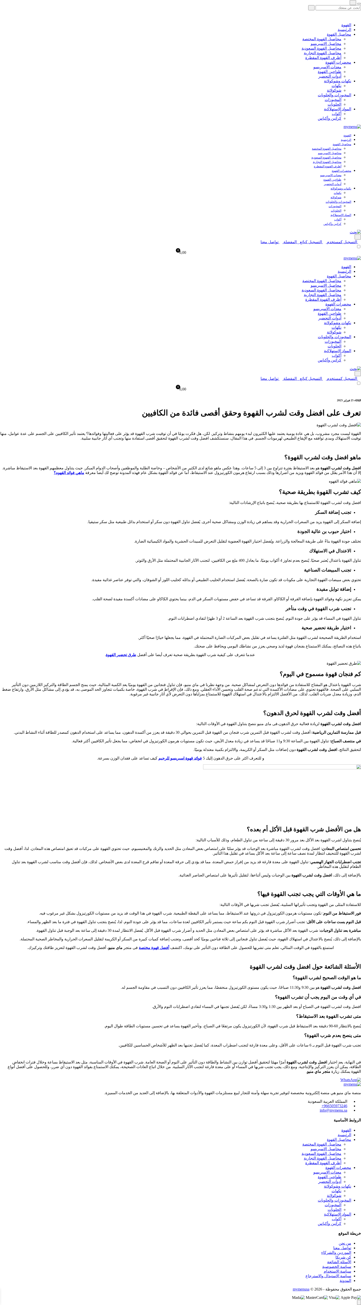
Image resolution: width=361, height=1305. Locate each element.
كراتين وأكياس (329, 118)
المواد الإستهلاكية (337, 109)
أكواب (336, 114)
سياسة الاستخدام (337, 1271)
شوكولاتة (334, 90)
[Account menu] (358, 237)
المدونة (345, 1280)
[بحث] (311, 7)
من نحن (345, 1243)
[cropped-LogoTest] (352, 127)
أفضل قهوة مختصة (154, 948)
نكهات (336, 86)
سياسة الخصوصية (336, 1266)
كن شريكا (343, 1257)
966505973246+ (334, 1106)
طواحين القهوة (329, 72)
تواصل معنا (342, 1248)
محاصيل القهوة (339, 34)
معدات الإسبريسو (327, 67)
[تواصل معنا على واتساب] (350, 1080)
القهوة (346, 25)
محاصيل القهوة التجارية (322, 53)
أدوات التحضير (329, 76)
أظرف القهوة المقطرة (323, 58)
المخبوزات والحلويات (334, 95)
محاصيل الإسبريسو (326, 44)
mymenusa (301, 1289)
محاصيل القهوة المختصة (321, 39)
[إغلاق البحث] (359, 3)
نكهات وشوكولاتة (337, 81)
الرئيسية (344, 30)
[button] (355, 232)
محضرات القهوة (338, 62)
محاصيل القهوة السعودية (321, 48)
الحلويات (334, 104)
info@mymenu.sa (333, 1110)
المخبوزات (333, 100)
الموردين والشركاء (336, 1252)
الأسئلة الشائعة (339, 1262)
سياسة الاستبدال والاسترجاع (328, 1276)
